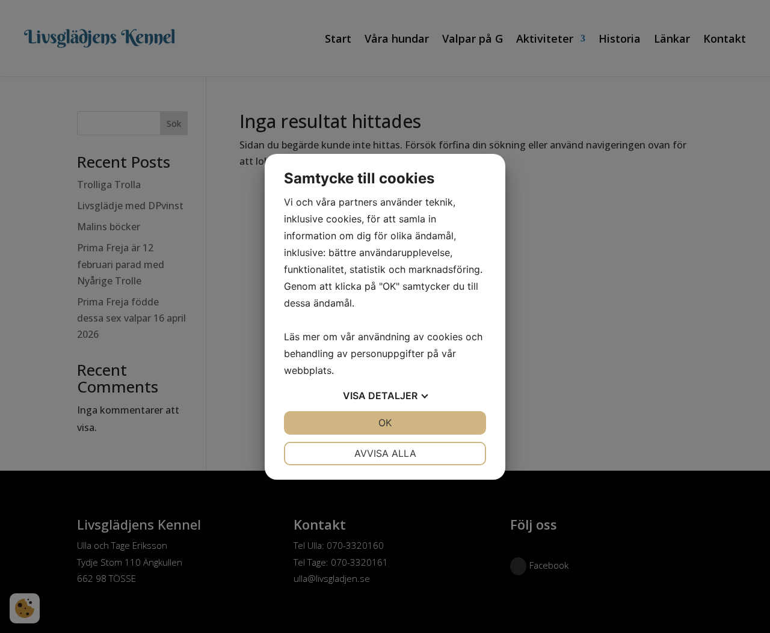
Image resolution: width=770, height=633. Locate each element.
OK (385, 423)
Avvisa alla (385, 453)
